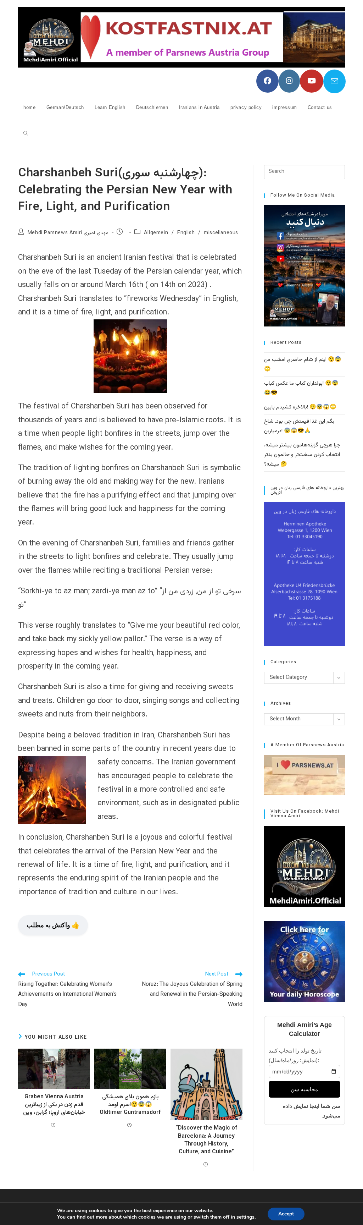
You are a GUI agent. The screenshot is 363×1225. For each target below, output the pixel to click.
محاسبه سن (304, 1089)
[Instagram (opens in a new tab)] (289, 81)
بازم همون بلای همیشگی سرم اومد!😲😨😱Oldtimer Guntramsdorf (130, 1105)
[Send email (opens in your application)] (334, 81)
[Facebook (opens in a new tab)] (267, 81)
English (186, 233)
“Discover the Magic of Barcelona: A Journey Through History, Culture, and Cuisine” (206, 1141)
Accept (286, 1213)
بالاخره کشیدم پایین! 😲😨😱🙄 (300, 407)
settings (245, 1217)
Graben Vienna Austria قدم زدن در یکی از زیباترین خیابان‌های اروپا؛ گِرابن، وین (54, 1105)
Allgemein (156, 233)
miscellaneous (221, 233)
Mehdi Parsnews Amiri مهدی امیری (68, 233)
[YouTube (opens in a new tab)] (311, 81)
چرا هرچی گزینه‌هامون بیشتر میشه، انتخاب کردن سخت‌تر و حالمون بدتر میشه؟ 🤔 (302, 454)
